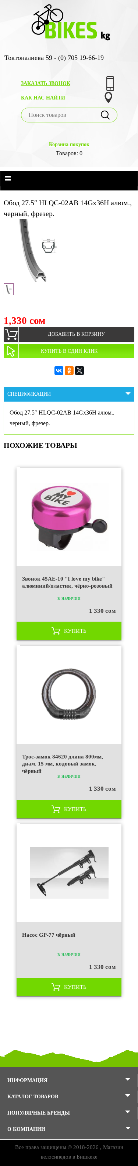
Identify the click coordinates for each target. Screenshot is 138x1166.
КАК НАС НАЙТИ (43, 98)
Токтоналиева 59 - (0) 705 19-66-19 (54, 57)
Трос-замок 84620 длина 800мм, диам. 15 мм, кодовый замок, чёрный (62, 764)
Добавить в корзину (76, 334)
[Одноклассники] (69, 370)
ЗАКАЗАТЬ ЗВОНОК (45, 83)
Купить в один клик (69, 351)
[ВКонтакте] (58, 370)
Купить (75, 631)
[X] (79, 370)
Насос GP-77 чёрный (48, 935)
